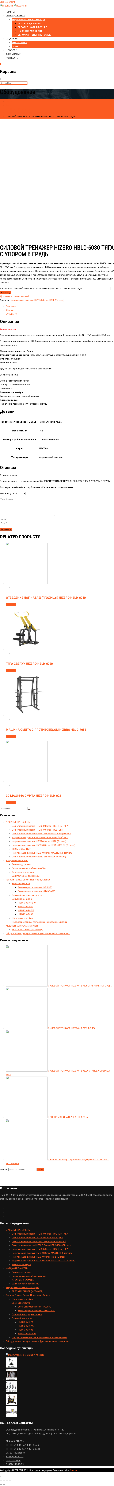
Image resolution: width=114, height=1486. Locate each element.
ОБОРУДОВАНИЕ (15, 15)
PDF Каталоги (19, 42)
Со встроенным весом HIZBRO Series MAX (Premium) (39, 856)
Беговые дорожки (21, 864)
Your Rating (5, 493)
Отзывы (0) (11, 314)
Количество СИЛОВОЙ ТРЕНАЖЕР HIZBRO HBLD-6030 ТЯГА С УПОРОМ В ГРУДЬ (41, 288)
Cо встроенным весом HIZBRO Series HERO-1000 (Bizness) (41, 833)
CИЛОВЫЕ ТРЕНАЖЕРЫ (18, 822)
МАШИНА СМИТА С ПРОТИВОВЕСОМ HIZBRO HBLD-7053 (46, 729)
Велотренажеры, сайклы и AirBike (29, 868)
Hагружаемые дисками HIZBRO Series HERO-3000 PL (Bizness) (43, 845)
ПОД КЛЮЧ (12, 38)
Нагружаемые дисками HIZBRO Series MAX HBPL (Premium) (42, 853)
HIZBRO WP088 (25, 914)
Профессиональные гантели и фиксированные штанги (39, 922)
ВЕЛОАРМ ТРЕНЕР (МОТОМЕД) (34, 34)
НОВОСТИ (11, 50)
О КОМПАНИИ (13, 53)
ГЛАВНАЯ (11, 11)
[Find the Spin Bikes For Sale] (11, 1404)
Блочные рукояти (21, 883)
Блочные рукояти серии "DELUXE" (35, 887)
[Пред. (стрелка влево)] (1, 1484)
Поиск (40, 1170)
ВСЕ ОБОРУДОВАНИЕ (29, 23)
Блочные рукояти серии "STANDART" (36, 891)
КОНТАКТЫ (12, 57)
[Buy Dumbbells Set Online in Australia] (25, 1355)
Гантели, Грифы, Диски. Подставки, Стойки (28, 879)
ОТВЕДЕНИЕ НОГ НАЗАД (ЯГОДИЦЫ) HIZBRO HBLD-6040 (46, 597)
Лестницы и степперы (23, 872)
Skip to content (7, 2)
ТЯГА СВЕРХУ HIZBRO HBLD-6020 (29, 663)
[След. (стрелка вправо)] (4, 1484)
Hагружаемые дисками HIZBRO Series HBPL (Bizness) (37, 300)
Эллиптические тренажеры (25, 876)
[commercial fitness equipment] (11, 1416)
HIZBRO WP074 (25, 906)
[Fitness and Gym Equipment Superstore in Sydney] (11, 1367)
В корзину (5, 292)
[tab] (60, 306)
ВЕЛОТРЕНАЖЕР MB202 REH (33, 27)
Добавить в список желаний (14, 296)
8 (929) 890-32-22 (14, 1456)
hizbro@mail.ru (13, 1460)
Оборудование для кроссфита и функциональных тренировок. (38, 933)
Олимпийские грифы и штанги (27, 895)
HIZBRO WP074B (26, 910)
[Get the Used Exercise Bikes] (11, 1391)
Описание (11, 306)
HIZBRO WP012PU (27, 902)
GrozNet (74, 1470)
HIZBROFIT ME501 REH (30, 30)
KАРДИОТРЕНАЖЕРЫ (17, 860)
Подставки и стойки (22, 918)
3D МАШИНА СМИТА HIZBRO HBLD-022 (33, 795)
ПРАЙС (15, 46)
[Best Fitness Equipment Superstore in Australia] (11, 1379)
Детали (10, 310)
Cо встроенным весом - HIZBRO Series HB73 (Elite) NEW (40, 826)
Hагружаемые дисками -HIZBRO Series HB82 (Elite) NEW (40, 837)
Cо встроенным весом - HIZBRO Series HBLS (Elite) (37, 829)
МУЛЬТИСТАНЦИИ (21, 849)
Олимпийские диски (22, 899)
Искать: (4, 1169)
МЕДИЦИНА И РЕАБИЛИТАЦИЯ (28, 19)
